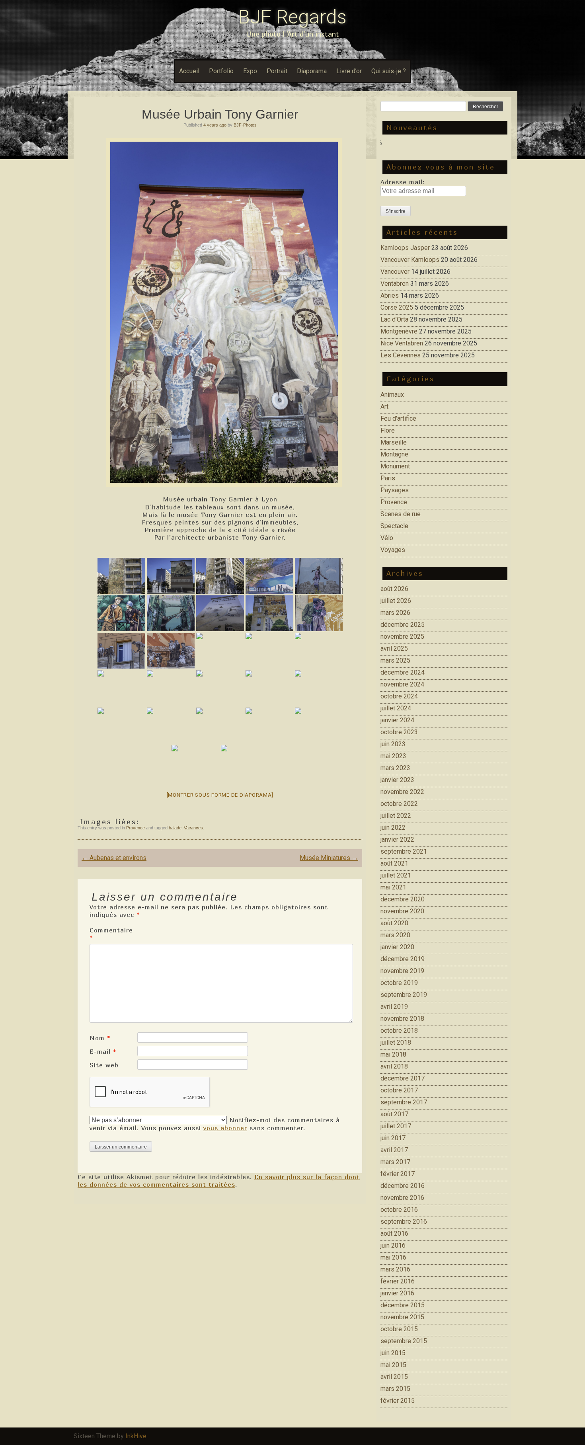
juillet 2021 (395, 875)
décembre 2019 (402, 959)
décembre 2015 (402, 1305)
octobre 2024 (399, 696)
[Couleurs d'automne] (195, 763)
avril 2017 (394, 1150)
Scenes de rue (400, 514)
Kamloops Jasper (405, 248)
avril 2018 (394, 1066)
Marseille (393, 442)
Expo (250, 71)
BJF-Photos (245, 125)
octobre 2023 (399, 732)
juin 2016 (393, 1245)
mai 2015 (393, 1365)
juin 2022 (393, 827)
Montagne (394, 454)
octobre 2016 (399, 1209)
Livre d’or (349, 71)
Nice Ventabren (401, 343)
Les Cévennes (400, 355)
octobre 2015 (399, 1329)
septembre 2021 (403, 851)
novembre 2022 (402, 792)
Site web (104, 1065)
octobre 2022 (399, 803)
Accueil (189, 71)
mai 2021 (393, 887)
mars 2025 (395, 660)
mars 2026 (395, 612)
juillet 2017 (395, 1126)
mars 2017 (395, 1162)
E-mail (103, 1051)
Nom (100, 1038)
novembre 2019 (402, 971)
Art (384, 406)
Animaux (392, 394)
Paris (387, 478)
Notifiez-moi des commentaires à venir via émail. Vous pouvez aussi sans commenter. (215, 1124)
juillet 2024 (395, 708)
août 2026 (394, 589)
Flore (387, 430)
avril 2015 (394, 1377)
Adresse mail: (402, 182)
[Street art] (171, 688)
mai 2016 (393, 1257)
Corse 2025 (396, 307)
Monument (395, 466)
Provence (135, 827)
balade (175, 827)
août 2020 (394, 923)
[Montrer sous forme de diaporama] (220, 795)
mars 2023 (395, 768)
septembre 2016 (403, 1221)
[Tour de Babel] (121, 576)
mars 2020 (395, 935)
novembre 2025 (402, 636)
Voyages (392, 550)
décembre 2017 (402, 1078)
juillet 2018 (395, 1042)
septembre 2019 (403, 994)
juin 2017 (393, 1138)
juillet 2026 (395, 601)
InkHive (135, 1436)
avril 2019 (394, 1006)
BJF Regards (292, 17)
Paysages (394, 490)
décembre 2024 (402, 672)
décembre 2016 (402, 1186)
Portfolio (221, 71)
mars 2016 (395, 1269)
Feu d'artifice (398, 418)
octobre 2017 (399, 1090)
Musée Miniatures (329, 858)
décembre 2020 (402, 899)
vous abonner (225, 1128)
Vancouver (395, 271)
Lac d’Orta (394, 319)
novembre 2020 (402, 911)
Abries (389, 295)
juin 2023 (393, 744)
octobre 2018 (399, 1030)
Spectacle (394, 526)
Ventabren (394, 283)
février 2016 (397, 1281)
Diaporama (312, 71)
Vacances (193, 827)
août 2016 (394, 1233)
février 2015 (397, 1400)
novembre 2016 (402, 1197)
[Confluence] (269, 576)
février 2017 (397, 1174)
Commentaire (111, 934)
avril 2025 (394, 648)
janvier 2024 (397, 720)
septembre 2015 (403, 1341)
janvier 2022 (397, 839)
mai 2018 (393, 1054)
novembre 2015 (402, 1317)
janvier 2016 (397, 1293)
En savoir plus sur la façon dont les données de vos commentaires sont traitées (219, 1180)
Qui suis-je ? (388, 71)
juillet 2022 (395, 815)
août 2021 (394, 863)
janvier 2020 (397, 947)
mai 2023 (393, 756)
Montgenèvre (398, 331)
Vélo (386, 538)
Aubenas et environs (114, 858)
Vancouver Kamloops (409, 259)
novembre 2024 (402, 684)
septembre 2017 (403, 1102)
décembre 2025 (402, 624)
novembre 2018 (402, 1018)
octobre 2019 (399, 983)
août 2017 (394, 1114)
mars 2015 (395, 1388)
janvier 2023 (397, 780)
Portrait (277, 71)
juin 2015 (393, 1353)
